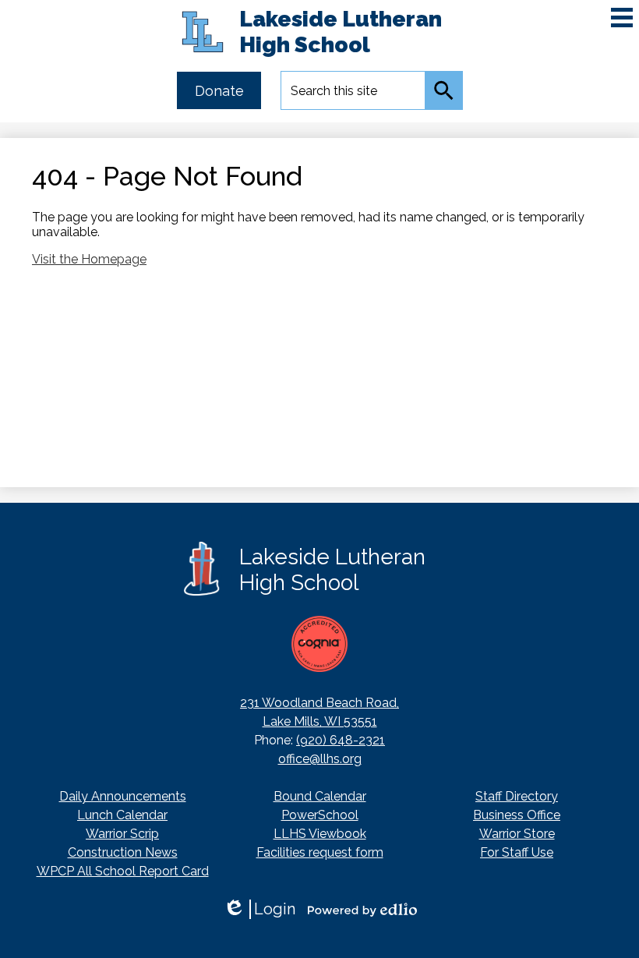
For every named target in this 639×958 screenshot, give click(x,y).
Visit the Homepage (89, 259)
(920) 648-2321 (340, 740)
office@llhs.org (320, 758)
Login (259, 909)
